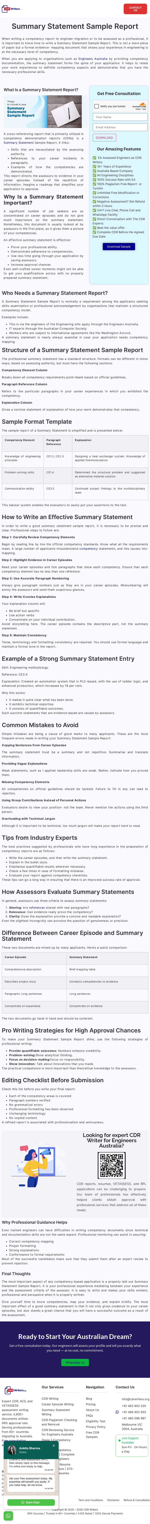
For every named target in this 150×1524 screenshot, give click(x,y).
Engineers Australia (93, 59)
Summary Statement (19, 142)
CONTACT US (135, 9)
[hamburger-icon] (118, 9)
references (37, 907)
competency (88, 548)
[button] (31, 1502)
